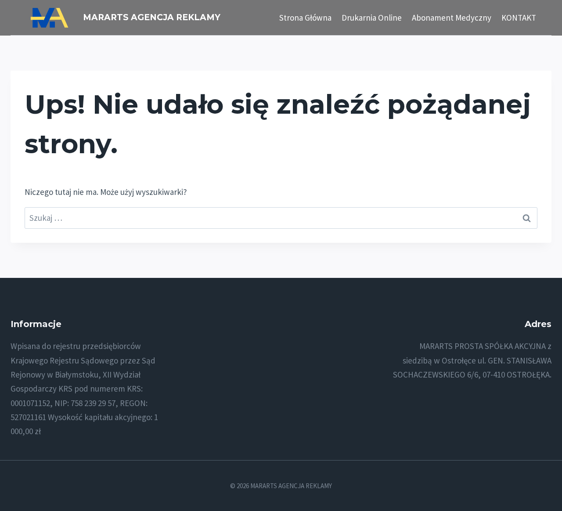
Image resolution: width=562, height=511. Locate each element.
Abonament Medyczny (451, 17)
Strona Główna (305, 17)
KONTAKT (518, 17)
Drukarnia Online (372, 17)
